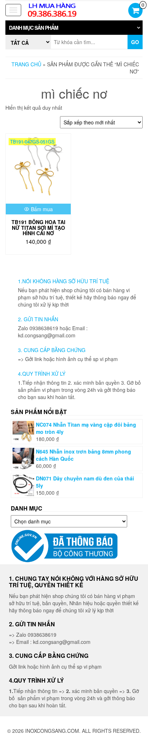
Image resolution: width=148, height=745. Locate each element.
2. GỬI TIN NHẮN (38, 319)
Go (135, 42)
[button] (74, 27)
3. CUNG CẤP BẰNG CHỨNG (51, 349)
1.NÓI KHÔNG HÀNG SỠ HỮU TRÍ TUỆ (63, 281)
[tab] (74, 27)
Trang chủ (26, 64)
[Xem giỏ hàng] (135, 11)
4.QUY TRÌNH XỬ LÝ (41, 373)
